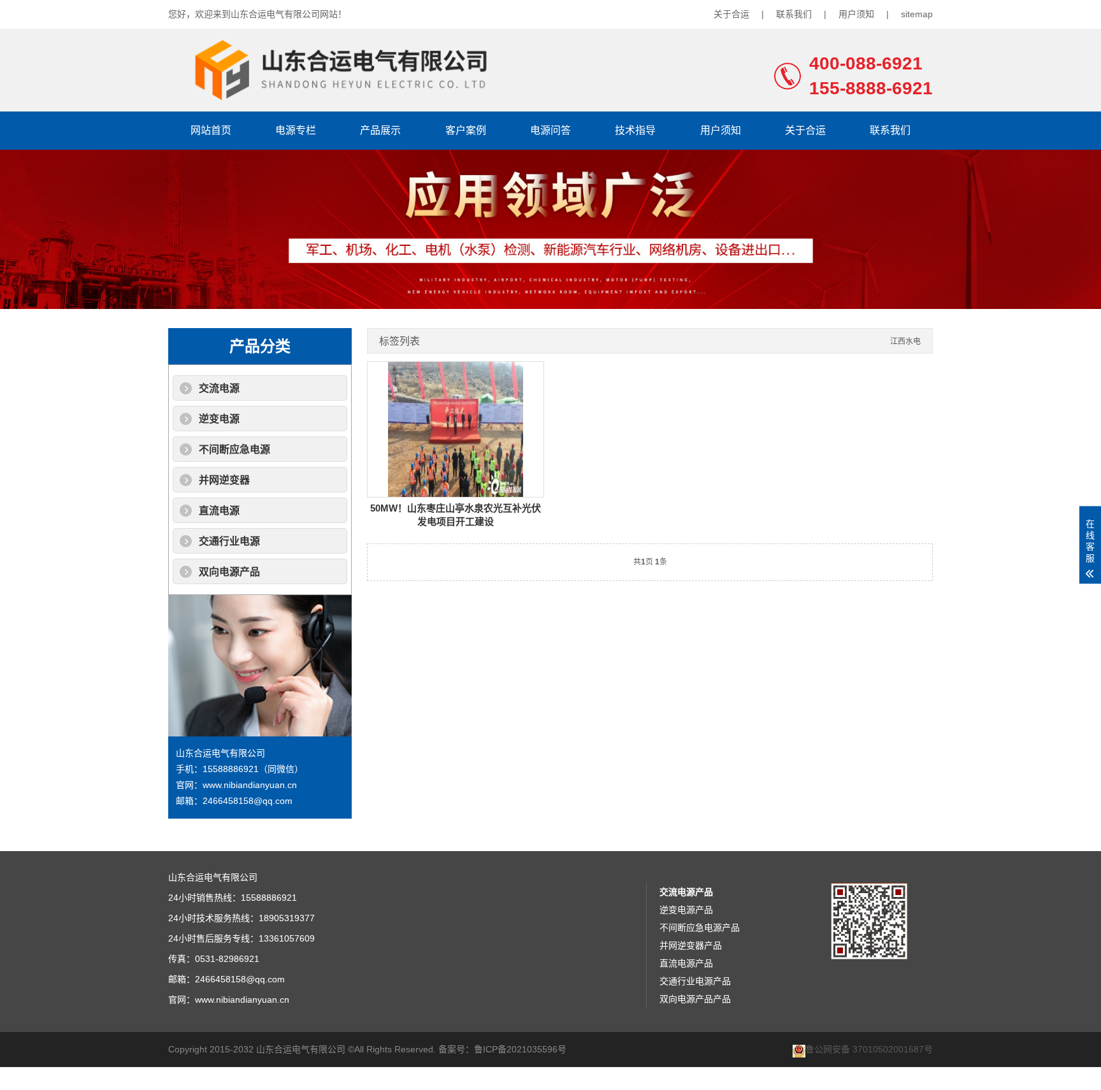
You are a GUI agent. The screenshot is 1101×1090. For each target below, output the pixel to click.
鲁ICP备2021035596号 (520, 1049)
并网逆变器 (224, 480)
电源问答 (550, 130)
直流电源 (219, 510)
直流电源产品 (686, 963)
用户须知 (856, 14)
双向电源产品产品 (695, 999)
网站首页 (211, 130)
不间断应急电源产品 (699, 927)
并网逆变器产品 (690, 945)
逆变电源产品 (686, 910)
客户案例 (465, 130)
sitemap (917, 14)
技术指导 (635, 130)
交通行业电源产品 (695, 981)
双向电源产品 (229, 571)
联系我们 (794, 14)
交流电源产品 (686, 892)
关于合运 (731, 14)
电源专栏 (295, 130)
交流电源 (219, 388)
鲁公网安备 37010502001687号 (869, 1049)
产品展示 (380, 130)
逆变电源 (219, 418)
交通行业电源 (229, 541)
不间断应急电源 (234, 449)
